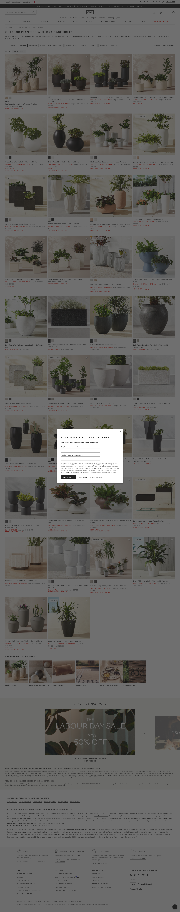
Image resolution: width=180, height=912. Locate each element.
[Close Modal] (120, 431)
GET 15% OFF (68, 477)
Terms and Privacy (98, 468)
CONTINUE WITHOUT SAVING (90, 477)
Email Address (69, 447)
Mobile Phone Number (72, 455)
